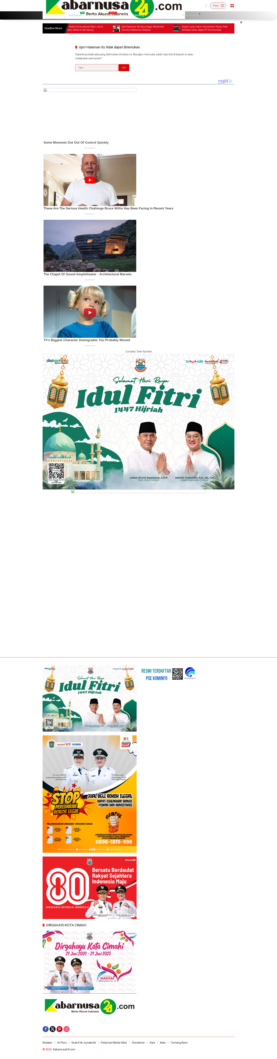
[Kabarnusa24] (114, 5)
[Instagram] (67, 1029)
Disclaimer (138, 1042)
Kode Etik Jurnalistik (84, 1042)
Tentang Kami (179, 1042)
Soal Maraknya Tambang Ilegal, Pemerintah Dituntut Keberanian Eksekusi (105, 28)
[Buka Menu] (232, 5)
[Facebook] (46, 1029)
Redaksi (47, 1042)
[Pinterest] (60, 1029)
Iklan (163, 1042)
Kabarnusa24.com (64, 1049)
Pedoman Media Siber (114, 1042)
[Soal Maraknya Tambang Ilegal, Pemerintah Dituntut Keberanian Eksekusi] (79, 28)
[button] (222, 5)
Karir (152, 1042)
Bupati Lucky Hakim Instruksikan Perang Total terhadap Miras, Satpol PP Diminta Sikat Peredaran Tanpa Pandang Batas (167, 28)
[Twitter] (53, 1029)
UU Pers (62, 1042)
